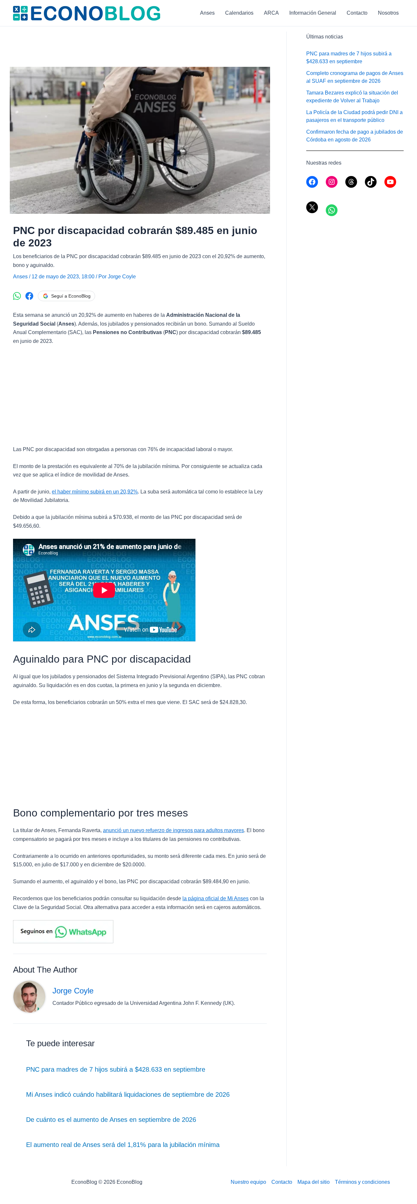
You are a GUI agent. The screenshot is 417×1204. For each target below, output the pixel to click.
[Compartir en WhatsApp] (17, 296)
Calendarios (239, 13)
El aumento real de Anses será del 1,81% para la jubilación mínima (123, 1144)
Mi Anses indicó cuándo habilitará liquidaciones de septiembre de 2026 (128, 1094)
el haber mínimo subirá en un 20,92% (95, 491)
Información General (312, 13)
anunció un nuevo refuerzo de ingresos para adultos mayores (173, 830)
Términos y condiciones (362, 1182)
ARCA (271, 13)
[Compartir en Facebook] (29, 296)
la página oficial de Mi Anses (215, 898)
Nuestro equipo (248, 1182)
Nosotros (388, 13)
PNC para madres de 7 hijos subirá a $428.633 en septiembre (115, 1069)
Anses (207, 13)
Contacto (357, 13)
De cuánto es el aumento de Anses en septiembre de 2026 (111, 1119)
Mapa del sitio (313, 1182)
